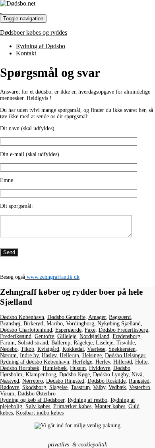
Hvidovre (99, 368)
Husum (78, 368)
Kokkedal (73, 349)
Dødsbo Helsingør (125, 355)
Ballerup (60, 343)
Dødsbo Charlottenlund (26, 330)
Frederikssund (15, 336)
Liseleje (104, 343)
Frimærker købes (72, 406)
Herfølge (82, 362)
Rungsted (139, 381)
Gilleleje (66, 336)
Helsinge (92, 355)
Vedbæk (117, 387)
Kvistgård (48, 349)
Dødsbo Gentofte (66, 317)
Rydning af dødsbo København (34, 362)
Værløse (96, 349)
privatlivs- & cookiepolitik (77, 445)
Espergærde (68, 330)
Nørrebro (32, 381)
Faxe (90, 330)
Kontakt (26, 53)
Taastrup (80, 387)
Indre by (29, 355)
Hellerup (69, 355)
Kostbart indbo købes (40, 413)
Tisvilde (125, 343)
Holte (141, 362)
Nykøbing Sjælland (119, 324)
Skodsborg (34, 387)
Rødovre (9, 387)
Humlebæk (55, 368)
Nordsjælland (94, 336)
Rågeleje (83, 343)
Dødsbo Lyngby (110, 375)
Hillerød (122, 362)
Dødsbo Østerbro (36, 394)
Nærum (8, 355)
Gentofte (44, 336)
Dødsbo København (22, 317)
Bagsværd (120, 317)
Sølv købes (37, 406)
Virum (7, 394)
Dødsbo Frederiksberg (123, 330)
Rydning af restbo (87, 400)
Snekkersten (122, 349)
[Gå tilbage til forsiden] (1, 10)
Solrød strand (33, 343)
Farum (7, 343)
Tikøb (27, 349)
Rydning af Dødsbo (40, 46)
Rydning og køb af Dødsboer (32, 400)
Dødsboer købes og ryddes (33, 32)
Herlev (102, 362)
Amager (97, 317)
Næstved (9, 381)
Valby (99, 387)
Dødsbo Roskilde (106, 381)
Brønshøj (10, 324)
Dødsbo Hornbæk (19, 368)
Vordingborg (80, 324)
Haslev (49, 355)
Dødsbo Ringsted (65, 381)
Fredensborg (126, 336)
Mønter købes (110, 406)
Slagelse (58, 387)
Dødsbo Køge (74, 375)
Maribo (54, 324)
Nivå (137, 375)
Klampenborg (40, 375)
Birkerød (33, 324)
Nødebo (8, 349)
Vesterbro (139, 387)
